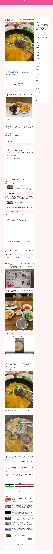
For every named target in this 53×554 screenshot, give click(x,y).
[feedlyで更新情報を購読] (19, 491)
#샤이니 (11, 72)
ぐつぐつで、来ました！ (17, 85)
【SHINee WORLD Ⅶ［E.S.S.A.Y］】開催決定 (42, 35)
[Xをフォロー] (17, 491)
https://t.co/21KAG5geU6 (28, 71)
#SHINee (14, 72)
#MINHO (9, 72)
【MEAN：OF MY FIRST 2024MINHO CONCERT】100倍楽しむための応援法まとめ (42, 38)
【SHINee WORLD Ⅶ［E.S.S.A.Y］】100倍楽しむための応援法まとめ (41, 29)
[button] (29, 487)
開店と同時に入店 (16, 84)
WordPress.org (38, 100)
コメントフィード (39, 98)
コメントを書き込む (19, 544)
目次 (18, 78)
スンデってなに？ (16, 79)
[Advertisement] (26, 11)
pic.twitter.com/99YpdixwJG (25, 72)
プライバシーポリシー (45, 551)
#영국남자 (19, 72)
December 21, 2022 (16, 74)
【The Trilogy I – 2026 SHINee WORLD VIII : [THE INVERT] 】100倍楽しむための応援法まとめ (42, 25)
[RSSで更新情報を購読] (21, 491)
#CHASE (16, 72)
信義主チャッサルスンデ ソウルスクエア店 (19, 83)
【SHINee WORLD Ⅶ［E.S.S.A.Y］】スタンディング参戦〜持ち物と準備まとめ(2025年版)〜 (42, 32)
